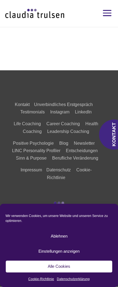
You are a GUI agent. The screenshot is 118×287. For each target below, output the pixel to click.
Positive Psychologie (33, 143)
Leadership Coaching (68, 131)
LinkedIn (83, 112)
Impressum (31, 170)
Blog (63, 143)
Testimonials (35, 112)
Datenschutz (58, 170)
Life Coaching (27, 123)
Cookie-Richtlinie (41, 279)
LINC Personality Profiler (36, 150)
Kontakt (22, 104)
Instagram (59, 112)
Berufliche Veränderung (75, 158)
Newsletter (84, 143)
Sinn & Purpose (31, 158)
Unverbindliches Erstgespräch (65, 104)
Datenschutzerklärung (73, 279)
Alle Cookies (59, 266)
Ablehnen (59, 236)
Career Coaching (63, 123)
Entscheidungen (82, 150)
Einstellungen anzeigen (59, 251)
